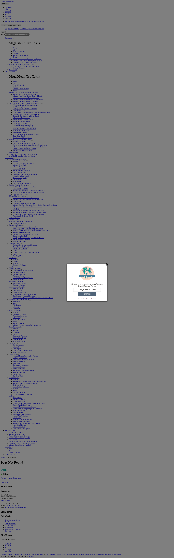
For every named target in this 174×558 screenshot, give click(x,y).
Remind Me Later (91, 299)
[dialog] (87, 282)
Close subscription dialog (106, 264)
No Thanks (81, 299)
